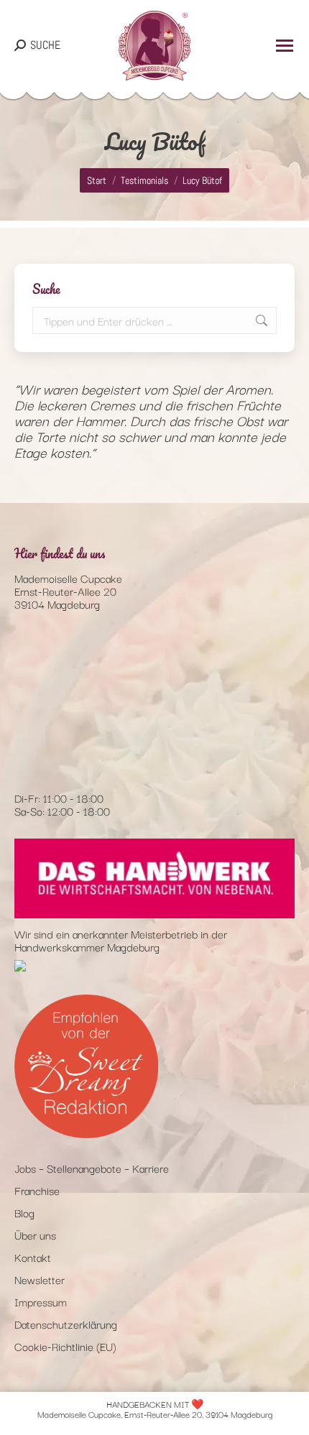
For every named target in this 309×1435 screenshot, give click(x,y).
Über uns (35, 1234)
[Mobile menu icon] (285, 45)
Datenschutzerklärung (65, 1323)
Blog (24, 1212)
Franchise (37, 1189)
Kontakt (32, 1256)
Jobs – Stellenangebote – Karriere (91, 1167)
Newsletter (39, 1279)
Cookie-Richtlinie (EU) (65, 1345)
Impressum (40, 1301)
